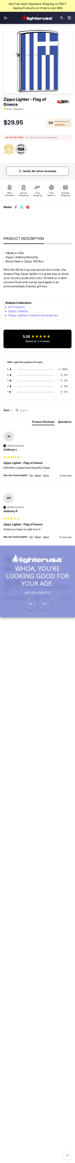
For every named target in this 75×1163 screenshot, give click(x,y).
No (31, 604)
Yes (44, 604)
